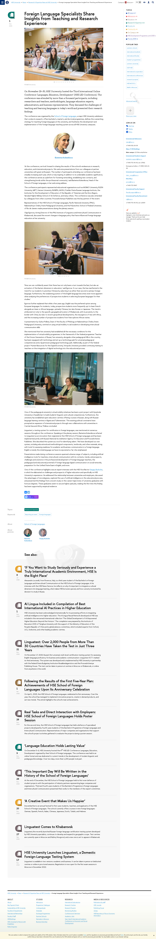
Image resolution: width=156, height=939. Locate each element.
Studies (39, 899)
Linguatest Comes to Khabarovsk (48, 826)
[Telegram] (28, 492)
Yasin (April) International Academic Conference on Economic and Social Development (76, 921)
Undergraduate (41, 908)
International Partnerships (15, 913)
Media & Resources (102, 899)
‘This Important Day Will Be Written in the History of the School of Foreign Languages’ (56, 773)
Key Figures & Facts (13, 905)
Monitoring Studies (70, 911)
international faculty (133, 56)
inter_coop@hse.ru (132, 175)
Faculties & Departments (15, 911)
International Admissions (134, 139)
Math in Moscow (132, 87)
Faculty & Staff (12, 916)
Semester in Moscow (42, 919)
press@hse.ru (130, 182)
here (84, 935)
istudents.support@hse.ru (134, 159)
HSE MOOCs (131, 83)
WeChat (131, 126)
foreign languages (45, 514)
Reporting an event (31, 514)
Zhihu (130, 132)
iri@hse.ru (129, 199)
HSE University (12, 893)
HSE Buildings (11, 919)
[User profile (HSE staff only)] (148, 2)
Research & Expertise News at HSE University (36, 893)
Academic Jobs (69, 916)
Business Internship (41, 922)
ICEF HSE (130, 68)
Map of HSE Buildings (133, 149)
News (19, 893)
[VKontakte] (25, 492)
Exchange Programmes (43, 913)
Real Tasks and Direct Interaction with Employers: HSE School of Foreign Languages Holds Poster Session (60, 716)
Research (69, 899)
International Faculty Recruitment (136, 196)
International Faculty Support (135, 189)
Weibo (131, 129)
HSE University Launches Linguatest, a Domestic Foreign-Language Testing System (60, 854)
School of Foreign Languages (65, 116)
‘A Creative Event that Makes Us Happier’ (54, 801)
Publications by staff (99, 902)
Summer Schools (41, 916)
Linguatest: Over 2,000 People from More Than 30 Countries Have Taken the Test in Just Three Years (59, 645)
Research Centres (70, 905)
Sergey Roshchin (96, 469)
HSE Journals (97, 905)
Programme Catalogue (43, 905)
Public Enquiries (12, 927)
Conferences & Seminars (72, 913)
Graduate (39, 911)
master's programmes (134, 60)
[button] (26, 54)
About (10, 899)
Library (96, 911)
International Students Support (136, 156)
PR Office (129, 179)
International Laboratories (72, 902)
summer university (132, 64)
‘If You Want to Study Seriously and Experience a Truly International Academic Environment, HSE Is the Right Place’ (60, 571)
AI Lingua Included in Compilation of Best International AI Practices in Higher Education (57, 605)
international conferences (135, 76)
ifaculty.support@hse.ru (133, 192)
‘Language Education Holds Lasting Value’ (54, 745)
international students (133, 52)
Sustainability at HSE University (16, 908)
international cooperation (135, 72)
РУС (137, 2)
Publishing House (99, 908)
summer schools (132, 48)
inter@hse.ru (130, 142)
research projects (132, 79)
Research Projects (70, 908)
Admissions (39, 902)
